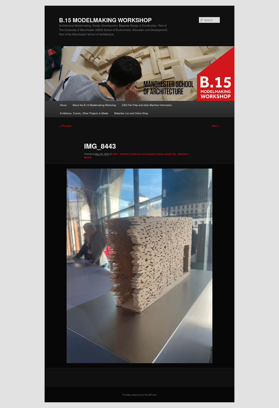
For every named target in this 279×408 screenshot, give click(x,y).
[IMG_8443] (139, 266)
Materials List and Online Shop (131, 113)
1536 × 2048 (118, 154)
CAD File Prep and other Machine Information (147, 105)
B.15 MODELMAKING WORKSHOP (105, 20)
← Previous (65, 126)
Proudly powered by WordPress (139, 394)
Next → (216, 126)
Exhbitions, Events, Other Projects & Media (84, 113)
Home (63, 105)
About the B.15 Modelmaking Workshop (94, 105)
